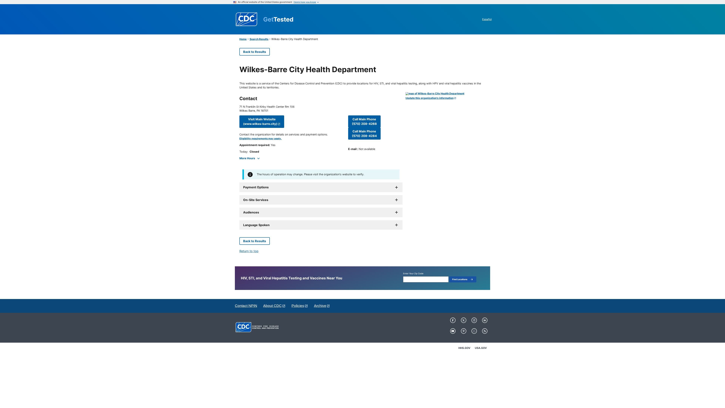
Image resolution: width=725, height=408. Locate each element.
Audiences (251, 212)
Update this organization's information (430, 98)
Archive (320, 306)
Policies (298, 306)
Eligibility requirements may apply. (260, 138)
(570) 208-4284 (364, 133)
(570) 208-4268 (364, 121)
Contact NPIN (246, 306)
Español (487, 19)
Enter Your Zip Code (413, 273)
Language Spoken (256, 225)
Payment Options (256, 187)
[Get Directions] (446, 93)
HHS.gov (464, 347)
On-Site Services (255, 200)
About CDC (272, 306)
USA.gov (481, 347)
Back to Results (254, 52)
